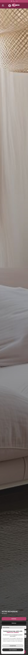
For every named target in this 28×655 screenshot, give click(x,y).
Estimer (14, 623)
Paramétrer (13, 645)
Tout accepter (13, 649)
